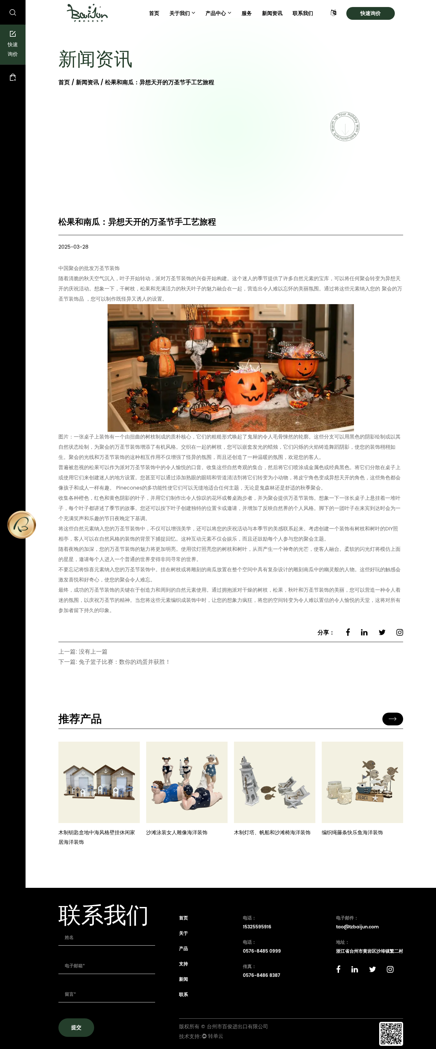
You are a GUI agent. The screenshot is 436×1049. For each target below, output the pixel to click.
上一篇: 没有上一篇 (83, 651)
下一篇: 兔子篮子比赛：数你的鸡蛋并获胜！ (114, 662)
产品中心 (216, 13)
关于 (183, 933)
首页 (154, 13)
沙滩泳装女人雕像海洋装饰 (176, 832)
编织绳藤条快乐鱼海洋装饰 (352, 832)
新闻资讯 (272, 13)
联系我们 (303, 13)
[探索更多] (99, 782)
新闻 (183, 979)
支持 (183, 964)
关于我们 (179, 13)
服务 (247, 13)
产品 (183, 948)
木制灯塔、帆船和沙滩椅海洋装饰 (272, 832)
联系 (183, 994)
